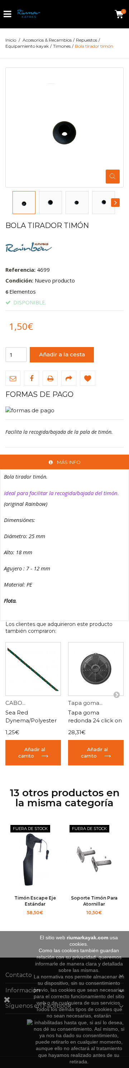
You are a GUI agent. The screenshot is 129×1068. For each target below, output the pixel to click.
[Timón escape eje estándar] (35, 860)
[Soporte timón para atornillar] (94, 860)
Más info (69, 462)
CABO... (15, 702)
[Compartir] (68, 378)
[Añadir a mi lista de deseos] (87, 378)
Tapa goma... (85, 702)
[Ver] (51, 921)
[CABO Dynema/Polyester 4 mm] (33, 669)
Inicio (10, 40)
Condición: (19, 280)
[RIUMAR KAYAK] (28, 14)
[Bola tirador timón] (24, 202)
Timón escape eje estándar (35, 900)
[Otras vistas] (13, 202)
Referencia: (20, 269)
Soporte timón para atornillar (94, 900)
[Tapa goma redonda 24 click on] (96, 669)
